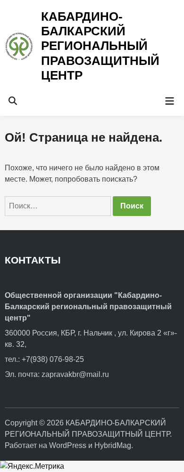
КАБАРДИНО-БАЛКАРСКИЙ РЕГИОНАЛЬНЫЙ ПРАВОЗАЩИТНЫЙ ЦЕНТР (100, 45)
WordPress (67, 445)
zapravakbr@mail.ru (75, 374)
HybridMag (112, 445)
